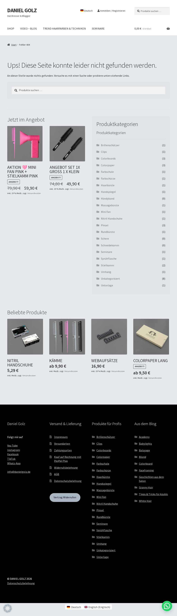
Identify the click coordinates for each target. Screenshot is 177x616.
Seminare (106, 252)
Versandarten (62, 443)
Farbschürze (108, 178)
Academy (144, 437)
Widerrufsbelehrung (66, 467)
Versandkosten (34, 193)
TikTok (11, 458)
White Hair (145, 501)
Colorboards (108, 158)
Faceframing (146, 470)
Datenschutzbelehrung (68, 481)
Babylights (145, 443)
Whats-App (14, 463)
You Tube (12, 445)
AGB (56, 474)
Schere (105, 238)
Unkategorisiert (110, 278)
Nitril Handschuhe (111, 218)
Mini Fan (106, 212)
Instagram (13, 450)
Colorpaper (107, 165)
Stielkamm (107, 265)
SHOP (10, 28)
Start (13, 44)
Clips (104, 151)
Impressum (61, 437)
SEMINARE (98, 28)
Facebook (12, 454)
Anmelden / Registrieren (112, 10)
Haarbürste (107, 185)
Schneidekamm (110, 245)
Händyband (107, 198)
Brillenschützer (110, 145)
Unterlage (107, 285)
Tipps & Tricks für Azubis (153, 494)
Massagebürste (110, 205)
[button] (7, 608)
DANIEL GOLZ (22, 10)
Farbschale (107, 171)
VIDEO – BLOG (28, 28)
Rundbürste (108, 232)
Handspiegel (108, 191)
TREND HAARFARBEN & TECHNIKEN (64, 28)
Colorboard (145, 463)
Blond (142, 457)
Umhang (106, 272)
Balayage (144, 450)
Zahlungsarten (63, 450)
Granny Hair (146, 487)
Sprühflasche (109, 258)
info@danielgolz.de (18, 471)
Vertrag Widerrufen (65, 497)
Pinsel (104, 225)
